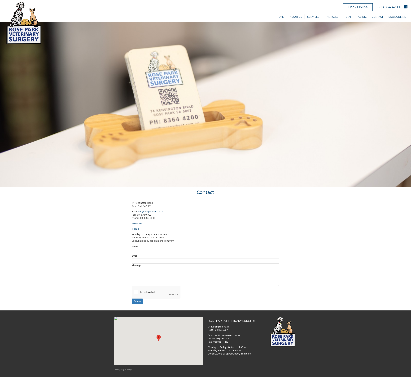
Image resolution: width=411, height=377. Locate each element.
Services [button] (313, 16)
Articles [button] (333, 16)
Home (280, 16)
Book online (397, 16)
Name (135, 246)
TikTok (135, 228)
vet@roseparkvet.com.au (151, 211)
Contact (377, 16)
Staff (349, 16)
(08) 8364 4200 (388, 7)
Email (134, 255)
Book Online (358, 7)
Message (136, 265)
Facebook (137, 223)
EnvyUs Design (126, 369)
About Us (296, 16)
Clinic (362, 16)
